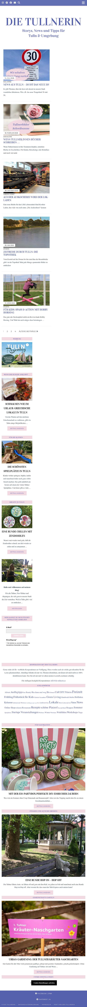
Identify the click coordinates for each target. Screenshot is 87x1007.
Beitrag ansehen (17, 428)
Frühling (8, 697)
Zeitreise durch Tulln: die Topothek (20, 253)
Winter (47, 712)
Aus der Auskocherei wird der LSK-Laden (25, 199)
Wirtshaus (53, 712)
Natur (73, 702)
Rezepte (35, 707)
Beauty (28, 692)
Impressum (46, 1004)
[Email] (15, 3)
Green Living (8, 194)
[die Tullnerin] (43, 25)
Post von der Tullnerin (64, 1004)
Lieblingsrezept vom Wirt (33, 703)
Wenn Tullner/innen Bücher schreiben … (22, 141)
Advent (7, 692)
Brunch (52, 692)
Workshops (72, 712)
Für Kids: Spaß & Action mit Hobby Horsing (25, 311)
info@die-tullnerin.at (58, 680)
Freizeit (77, 691)
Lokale (53, 702)
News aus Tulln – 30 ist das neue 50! (26, 84)
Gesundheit (42, 697)
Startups (16, 712)
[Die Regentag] (17, 367)
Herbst (71, 697)
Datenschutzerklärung (28, 1004)
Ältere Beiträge (27, 331)
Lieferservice (44, 702)
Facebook (44, 993)
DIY (62, 692)
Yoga (80, 712)
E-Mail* (9, 627)
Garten (36, 697)
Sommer (78, 707)
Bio (48, 692)
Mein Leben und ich (65, 703)
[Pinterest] (7, 3)
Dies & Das (7, 137)
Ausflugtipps (17, 692)
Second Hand (62, 708)
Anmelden (18, 636)
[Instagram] (3, 3)
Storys (6, 249)
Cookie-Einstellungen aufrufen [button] (44, 983)
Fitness (68, 692)
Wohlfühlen (61, 712)
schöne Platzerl (49, 707)
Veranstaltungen (30, 712)
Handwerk (65, 697)
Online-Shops (10, 707)
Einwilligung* (11, 640)
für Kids (29, 697)
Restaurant (26, 707)
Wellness (41, 712)
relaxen (19, 707)
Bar (24, 692)
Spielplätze (8, 712)
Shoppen (69, 707)
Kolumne (7, 82)
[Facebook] (11, 3)
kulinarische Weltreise (19, 703)
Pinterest (44, 999)
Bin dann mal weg (39, 692)
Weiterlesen (17, 608)
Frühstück (18, 697)
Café (57, 692)
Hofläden (79, 697)
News (80, 702)
